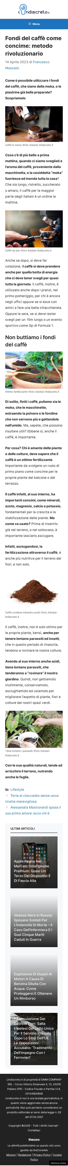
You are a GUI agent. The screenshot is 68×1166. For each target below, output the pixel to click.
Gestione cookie (58, 1163)
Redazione (24, 1154)
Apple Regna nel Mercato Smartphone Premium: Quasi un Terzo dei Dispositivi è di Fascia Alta (32, 871)
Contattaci (34, 1130)
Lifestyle (17, 790)
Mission (11, 1154)
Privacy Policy (42, 1154)
